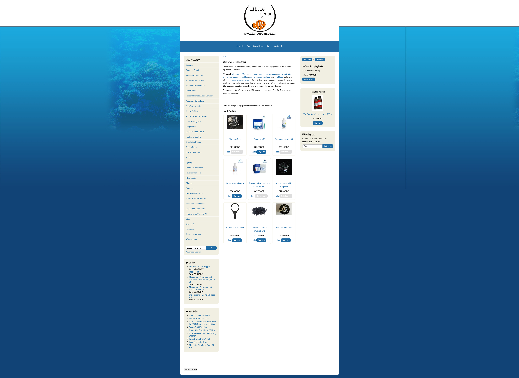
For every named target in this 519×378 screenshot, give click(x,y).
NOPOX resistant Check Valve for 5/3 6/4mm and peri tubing (202, 322)
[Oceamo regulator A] (235, 174)
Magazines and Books (195, 209)
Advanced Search (193, 252)
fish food (266, 77)
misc (188, 219)
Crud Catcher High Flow (199, 315)
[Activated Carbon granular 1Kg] (259, 219)
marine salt (282, 74)
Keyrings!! (190, 224)
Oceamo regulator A (235, 183)
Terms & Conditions (255, 46)
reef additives (235, 77)
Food (188, 157)
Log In (308, 60)
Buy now (261, 152)
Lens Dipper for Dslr (198, 342)
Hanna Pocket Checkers (196, 198)
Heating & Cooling (193, 137)
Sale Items (192, 239)
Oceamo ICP (259, 139)
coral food (279, 77)
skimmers (236, 74)
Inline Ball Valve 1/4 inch (199, 339)
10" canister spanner (235, 227)
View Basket (309, 79)
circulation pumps (257, 74)
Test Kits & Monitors (194, 193)
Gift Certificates (194, 234)
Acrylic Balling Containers (196, 116)
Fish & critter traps (193, 152)
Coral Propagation (193, 121)
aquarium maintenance (241, 80)
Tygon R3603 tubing (198, 327)
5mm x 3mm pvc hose (199, 318)
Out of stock (237, 152)
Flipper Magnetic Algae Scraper (199, 96)
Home (225, 57)
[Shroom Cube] (235, 129)
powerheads (271, 74)
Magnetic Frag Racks (195, 132)
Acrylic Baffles (192, 111)
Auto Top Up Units (193, 106)
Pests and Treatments (195, 204)
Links (268, 46)
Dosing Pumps (192, 147)
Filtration (189, 183)
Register (320, 60)
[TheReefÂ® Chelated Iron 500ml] (317, 110)
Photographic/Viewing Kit (196, 214)
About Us (240, 46)
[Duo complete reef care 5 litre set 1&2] (259, 174)
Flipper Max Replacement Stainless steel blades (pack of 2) (202, 279)
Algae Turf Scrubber (194, 75)
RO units (244, 74)
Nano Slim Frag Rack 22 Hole (202, 330)
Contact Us (278, 46)
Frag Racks (191, 127)
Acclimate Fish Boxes (195, 80)
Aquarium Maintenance (196, 85)
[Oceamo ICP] (259, 130)
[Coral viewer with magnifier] (284, 174)
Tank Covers (191, 91)
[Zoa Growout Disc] (284, 215)
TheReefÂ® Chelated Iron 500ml (317, 114)
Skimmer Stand (192, 70)
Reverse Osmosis (193, 173)
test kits (245, 77)
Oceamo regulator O (284, 139)
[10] (235, 219)
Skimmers (190, 188)
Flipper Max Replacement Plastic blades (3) (200, 288)
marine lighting (255, 77)
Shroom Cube (235, 139)
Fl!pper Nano (194, 272)
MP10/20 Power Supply (199, 266)
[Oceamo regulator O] (284, 130)
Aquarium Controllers (195, 101)
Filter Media (191, 178)
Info (228, 152)
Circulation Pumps (193, 142)
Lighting (189, 162)
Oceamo (189, 65)
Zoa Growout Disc (284, 227)
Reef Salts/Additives (194, 168)
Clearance (190, 229)
